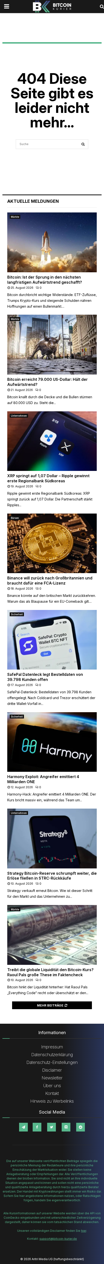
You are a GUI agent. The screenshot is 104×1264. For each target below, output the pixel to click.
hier (83, 1231)
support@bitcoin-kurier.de (58, 1239)
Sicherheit (17, 614)
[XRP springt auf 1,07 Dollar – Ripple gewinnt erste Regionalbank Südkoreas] (52, 441)
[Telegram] (23, 1127)
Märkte (15, 216)
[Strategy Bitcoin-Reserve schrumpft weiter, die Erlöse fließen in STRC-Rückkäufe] (52, 838)
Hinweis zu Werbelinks (52, 1101)
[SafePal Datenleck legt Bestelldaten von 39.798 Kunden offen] (52, 640)
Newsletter (52, 1077)
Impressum (52, 1046)
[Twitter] (51, 1127)
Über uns (52, 1085)
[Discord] (66, 1127)
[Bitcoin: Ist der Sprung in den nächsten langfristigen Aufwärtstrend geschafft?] (52, 242)
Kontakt (52, 1093)
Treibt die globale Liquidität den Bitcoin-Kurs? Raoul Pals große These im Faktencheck (50, 972)
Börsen (15, 517)
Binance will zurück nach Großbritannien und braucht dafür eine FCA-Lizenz (49, 580)
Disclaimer (52, 1070)
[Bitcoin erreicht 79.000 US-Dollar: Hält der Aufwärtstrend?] (52, 345)
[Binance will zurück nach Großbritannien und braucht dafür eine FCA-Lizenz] (52, 543)
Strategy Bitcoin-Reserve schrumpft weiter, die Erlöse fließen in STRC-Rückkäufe (52, 876)
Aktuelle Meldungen (33, 201)
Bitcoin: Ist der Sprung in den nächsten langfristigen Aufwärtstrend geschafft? (44, 280)
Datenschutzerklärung (52, 1054)
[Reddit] (80, 1127)
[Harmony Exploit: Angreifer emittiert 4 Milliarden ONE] (52, 742)
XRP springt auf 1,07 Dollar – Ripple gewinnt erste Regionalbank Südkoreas (48, 478)
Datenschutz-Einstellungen (52, 1062)
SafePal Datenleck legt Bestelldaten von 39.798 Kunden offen (45, 677)
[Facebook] (37, 1127)
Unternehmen (19, 415)
